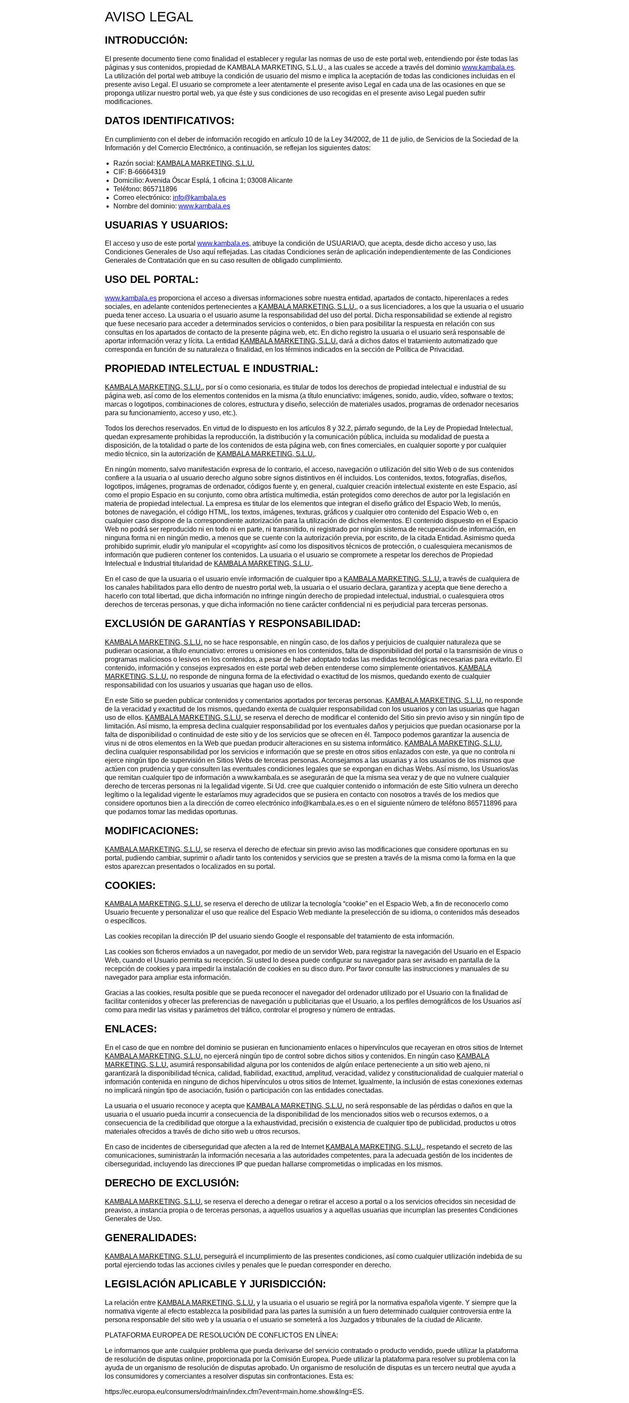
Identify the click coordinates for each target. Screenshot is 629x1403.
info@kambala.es (199, 197)
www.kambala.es (488, 67)
